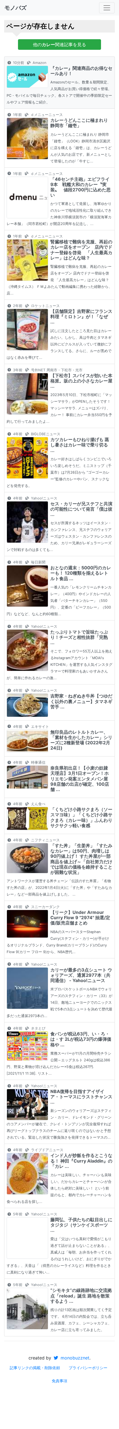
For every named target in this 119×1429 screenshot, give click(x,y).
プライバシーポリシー (88, 1367)
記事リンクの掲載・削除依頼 (35, 1367)
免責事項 (59, 1380)
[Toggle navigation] (107, 7)
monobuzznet (74, 1358)
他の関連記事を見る (59, 44)
